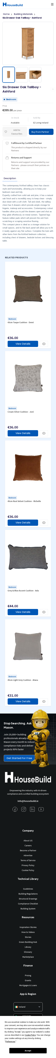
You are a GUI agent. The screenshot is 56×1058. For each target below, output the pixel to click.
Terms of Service (28, 860)
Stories (28, 937)
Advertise (28, 855)
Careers (28, 845)
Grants (28, 980)
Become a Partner (28, 850)
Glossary (28, 951)
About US (28, 840)
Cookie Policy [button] (30, 1035)
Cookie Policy (28, 870)
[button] (52, 4)
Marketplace (28, 956)
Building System (28, 908)
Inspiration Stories (28, 927)
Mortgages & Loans (28, 985)
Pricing (28, 975)
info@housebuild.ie (28, 800)
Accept (28, 1051)
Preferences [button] (10, 1042)
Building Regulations (28, 893)
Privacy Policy (28, 865)
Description (10, 178)
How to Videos (28, 932)
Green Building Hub (28, 942)
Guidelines (28, 888)
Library (28, 947)
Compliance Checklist (28, 903)
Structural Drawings (28, 898)
